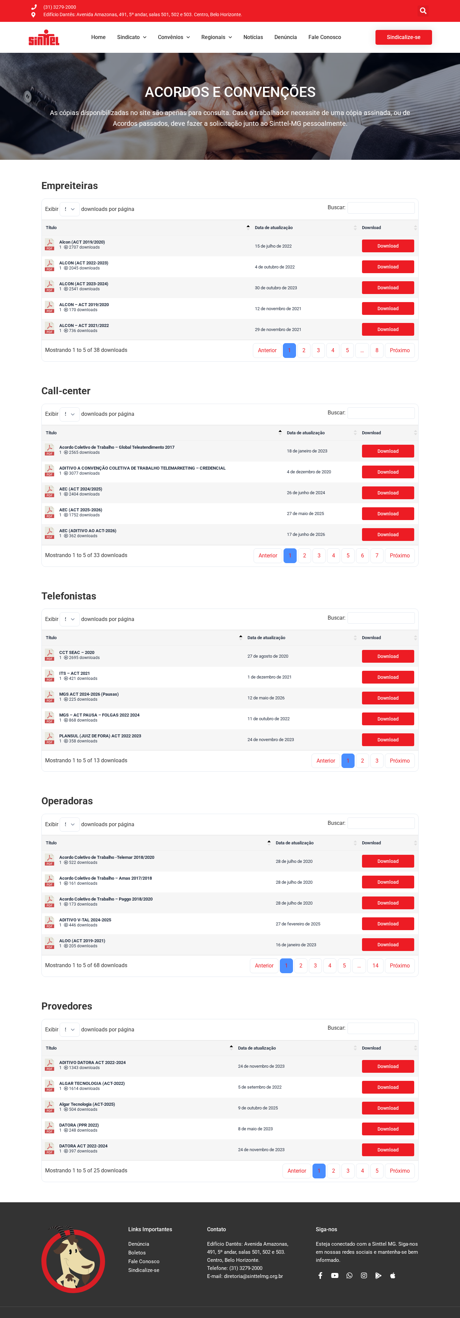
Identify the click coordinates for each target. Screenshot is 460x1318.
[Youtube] (335, 1275)
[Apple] (393, 1275)
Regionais (213, 37)
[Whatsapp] (349, 1275)
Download (371, 227)
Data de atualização (274, 227)
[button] (423, 10)
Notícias (253, 37)
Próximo (400, 350)
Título (51, 227)
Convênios (170, 37)
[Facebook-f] (320, 1275)
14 (375, 965)
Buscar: (337, 207)
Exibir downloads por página (89, 209)
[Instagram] (364, 1275)
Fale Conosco (324, 37)
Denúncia (285, 37)
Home (98, 37)
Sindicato (128, 37)
